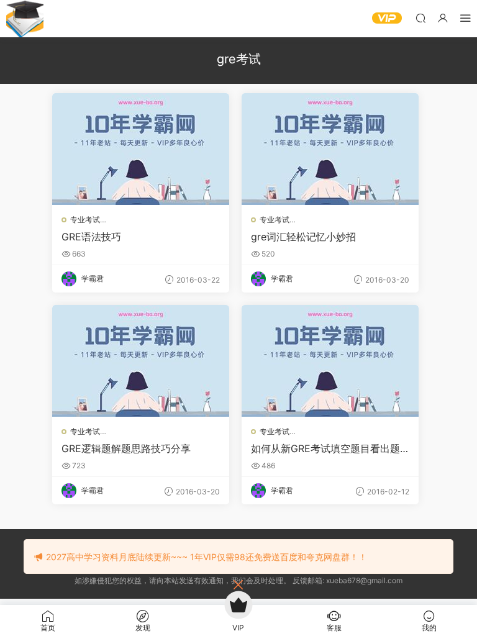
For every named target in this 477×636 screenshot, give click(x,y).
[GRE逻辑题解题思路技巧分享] (140, 361)
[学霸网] (24, 18)
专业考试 (85, 219)
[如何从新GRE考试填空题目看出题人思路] (330, 361)
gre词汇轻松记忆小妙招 (303, 236)
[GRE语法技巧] (140, 149)
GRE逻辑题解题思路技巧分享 (126, 448)
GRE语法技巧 (91, 236)
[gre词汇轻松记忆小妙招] (330, 149)
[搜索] (420, 18)
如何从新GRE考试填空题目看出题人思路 (325, 448)
